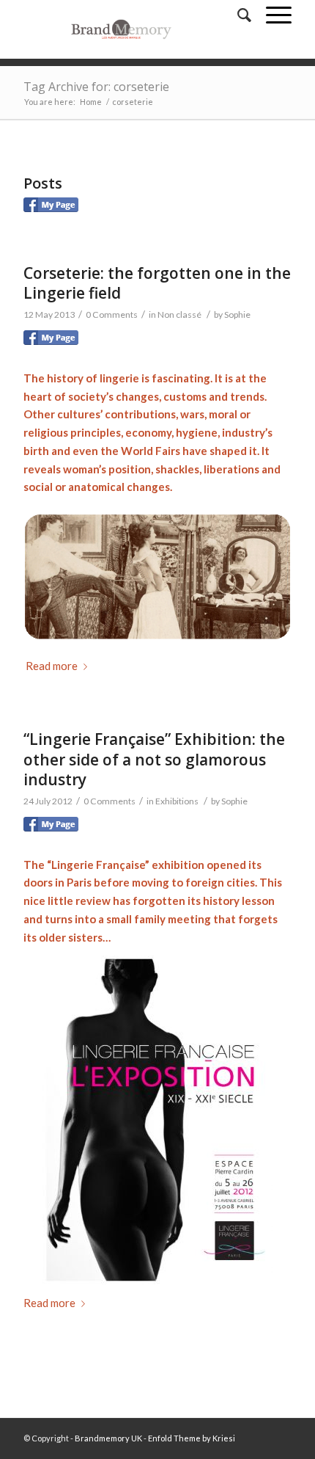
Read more (52, 665)
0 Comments (112, 314)
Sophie (237, 314)
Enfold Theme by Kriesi (191, 1438)
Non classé (179, 314)
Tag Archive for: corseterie (96, 87)
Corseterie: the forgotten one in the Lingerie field (157, 283)
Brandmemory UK (108, 1438)
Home (91, 101)
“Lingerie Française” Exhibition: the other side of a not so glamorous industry (154, 759)
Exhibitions (177, 801)
